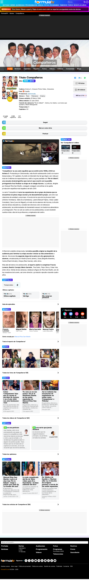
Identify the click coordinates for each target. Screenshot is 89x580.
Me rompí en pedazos (47, 297)
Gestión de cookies (49, 566)
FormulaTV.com (5, 569)
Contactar (66, 566)
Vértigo (26, 296)
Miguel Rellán (21, 329)
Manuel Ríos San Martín (23, 336)
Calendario (22, 548)
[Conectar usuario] (87, 2)
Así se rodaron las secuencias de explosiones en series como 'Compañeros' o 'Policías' (49, 396)
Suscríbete (74, 552)
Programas (54, 5)
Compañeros (20, 13)
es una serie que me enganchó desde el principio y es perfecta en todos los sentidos (45, 435)
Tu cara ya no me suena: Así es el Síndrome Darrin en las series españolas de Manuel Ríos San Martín (30, 397)
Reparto (6, 309)
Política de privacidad (25, 566)
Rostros (73, 546)
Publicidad (59, 566)
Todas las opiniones (9, 454)
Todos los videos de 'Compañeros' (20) (15, 418)
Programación (31, 5)
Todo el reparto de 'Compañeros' (13, 341)
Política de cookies (37, 566)
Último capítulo (9, 296)
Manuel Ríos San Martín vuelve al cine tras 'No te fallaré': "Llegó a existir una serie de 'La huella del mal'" (11, 481)
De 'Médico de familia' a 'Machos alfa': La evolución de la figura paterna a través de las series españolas (50, 481)
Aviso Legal (14, 566)
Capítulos (7, 280)
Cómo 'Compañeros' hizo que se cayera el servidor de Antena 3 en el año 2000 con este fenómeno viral (11, 397)
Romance (35, 96)
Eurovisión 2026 (58, 551)
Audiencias (20, 5)
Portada (4, 546)
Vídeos (40, 5)
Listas (21, 550)
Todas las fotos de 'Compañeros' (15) (15, 373)
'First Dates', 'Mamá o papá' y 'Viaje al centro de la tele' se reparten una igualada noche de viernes (41, 9)
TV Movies (22, 552)
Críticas (6, 423)
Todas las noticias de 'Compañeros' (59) (16, 504)
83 (80, 78)
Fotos (46, 5)
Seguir (45, 122)
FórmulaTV (4, 13)
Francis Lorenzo (6, 330)
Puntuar (45, 134)
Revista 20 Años (80, 5)
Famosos (63, 5)
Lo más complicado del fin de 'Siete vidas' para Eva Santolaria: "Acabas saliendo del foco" (31, 480)
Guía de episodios (8, 304)
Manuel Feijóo (48, 329)
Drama (42, 96)
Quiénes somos (5, 566)
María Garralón (35, 329)
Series (12, 5)
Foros (70, 5)
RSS (71, 566)
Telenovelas (58, 554)
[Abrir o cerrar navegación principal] (1, 2)
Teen (27, 96)
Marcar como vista (45, 128)
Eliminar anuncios (45, 15)
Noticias (6, 5)
